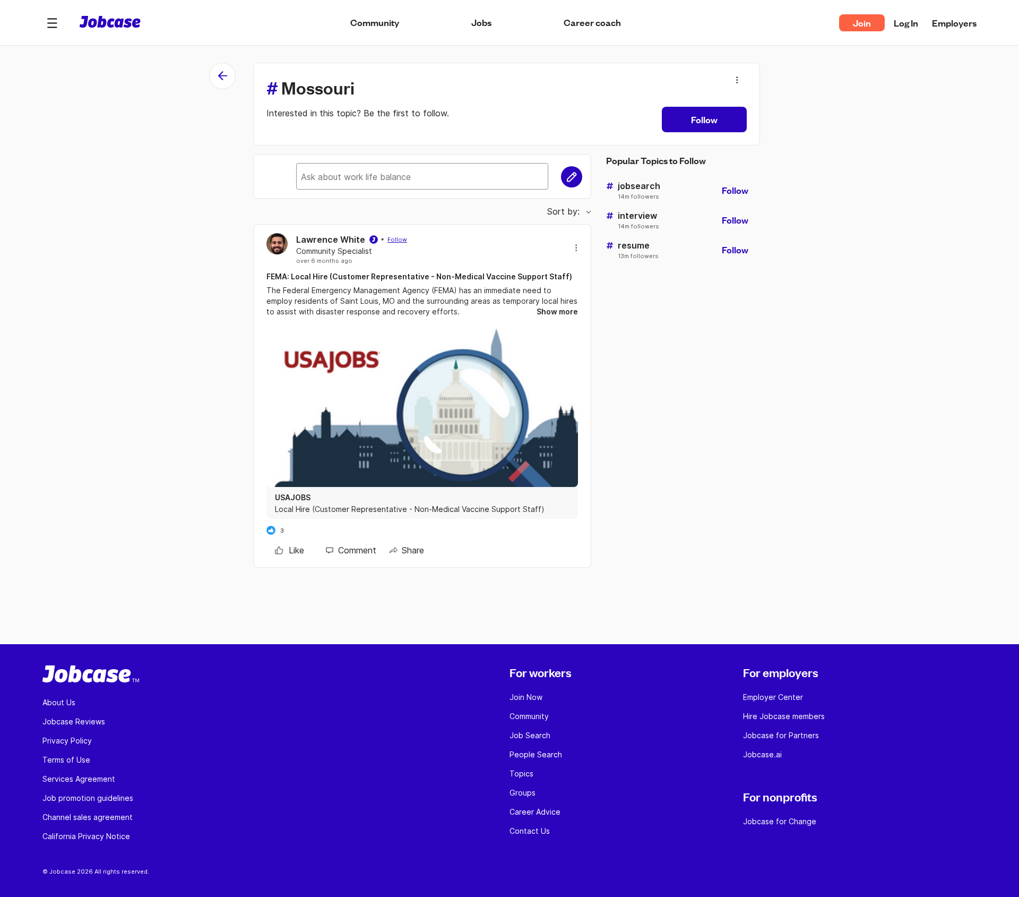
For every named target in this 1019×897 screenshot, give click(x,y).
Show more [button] (557, 311)
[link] (289, 550)
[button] (52, 22)
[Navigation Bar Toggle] (52, 23)
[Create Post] (571, 176)
